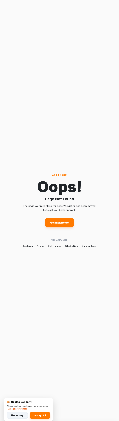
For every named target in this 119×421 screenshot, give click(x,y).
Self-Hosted (54, 246)
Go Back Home (59, 222)
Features (28, 246)
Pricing (40, 246)
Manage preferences (17, 409)
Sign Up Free (89, 246)
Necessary (17, 415)
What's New (71, 246)
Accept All (40, 415)
